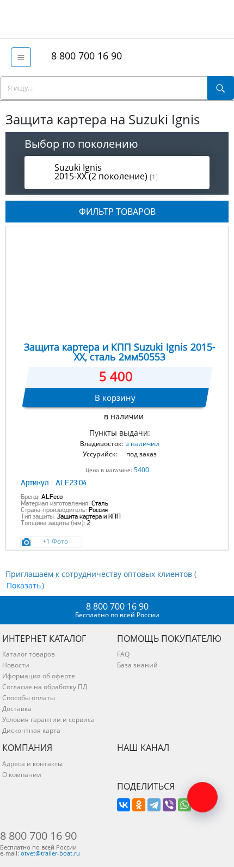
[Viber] (169, 804)
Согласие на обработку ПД (44, 686)
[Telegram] (154, 804)
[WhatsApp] (184, 804)
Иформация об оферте (38, 676)
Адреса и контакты (32, 763)
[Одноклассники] (138, 804)
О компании (21, 774)
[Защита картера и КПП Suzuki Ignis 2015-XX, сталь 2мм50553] (117, 281)
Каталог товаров (28, 654)
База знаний (137, 665)
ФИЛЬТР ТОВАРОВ (117, 212)
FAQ (123, 654)
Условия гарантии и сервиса (48, 719)
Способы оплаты (28, 697)
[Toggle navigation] (21, 57)
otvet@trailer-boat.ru (50, 853)
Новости (15, 665)
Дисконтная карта (31, 730)
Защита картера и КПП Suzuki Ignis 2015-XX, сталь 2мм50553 (119, 351)
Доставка (17, 708)
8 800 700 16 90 (84, 55)
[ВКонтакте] (123, 804)
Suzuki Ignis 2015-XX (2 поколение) (106, 171)
